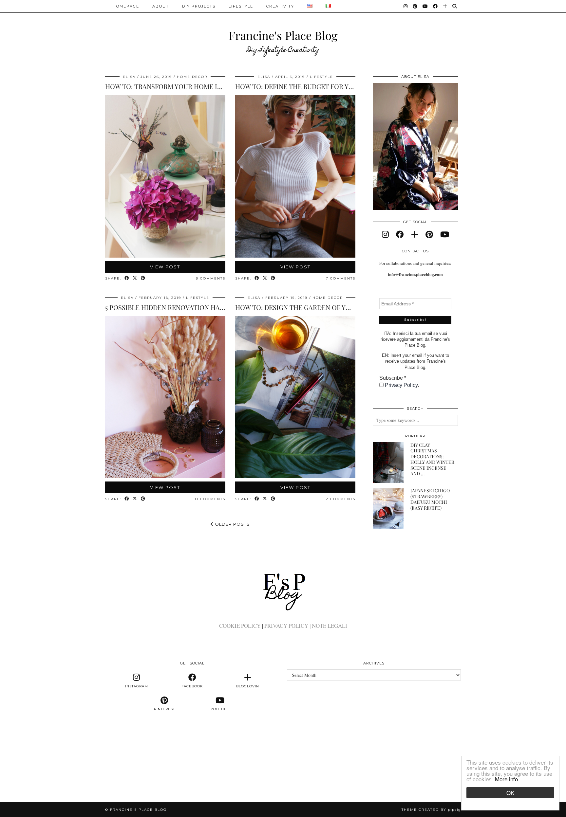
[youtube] (444, 234)
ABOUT (160, 6)
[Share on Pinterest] (143, 278)
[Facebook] (435, 6)
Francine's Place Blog (283, 35)
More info (506, 779)
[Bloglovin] (445, 6)
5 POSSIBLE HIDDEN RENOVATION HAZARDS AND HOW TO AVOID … (208, 307)
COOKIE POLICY (240, 625)
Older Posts (232, 524)
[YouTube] (425, 6)
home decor (192, 77)
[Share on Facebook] (127, 278)
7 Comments (340, 278)
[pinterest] (429, 234)
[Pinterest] (415, 6)
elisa (129, 77)
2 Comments (340, 499)
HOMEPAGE (126, 6)
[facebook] (400, 234)
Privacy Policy (401, 385)
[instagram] (385, 234)
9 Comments (210, 278)
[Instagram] (406, 6)
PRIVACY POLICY (286, 625)
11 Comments (210, 499)
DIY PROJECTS (199, 6)
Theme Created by (431, 810)
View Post (165, 266)
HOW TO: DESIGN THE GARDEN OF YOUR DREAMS (311, 307)
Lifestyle (241, 6)
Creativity (280, 6)
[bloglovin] (414, 234)
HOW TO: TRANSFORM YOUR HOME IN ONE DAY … (181, 86)
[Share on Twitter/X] (135, 278)
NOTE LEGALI (329, 625)
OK (510, 793)
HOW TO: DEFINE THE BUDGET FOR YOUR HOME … (312, 86)
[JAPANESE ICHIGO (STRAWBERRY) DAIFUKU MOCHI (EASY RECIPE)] (388, 508)
